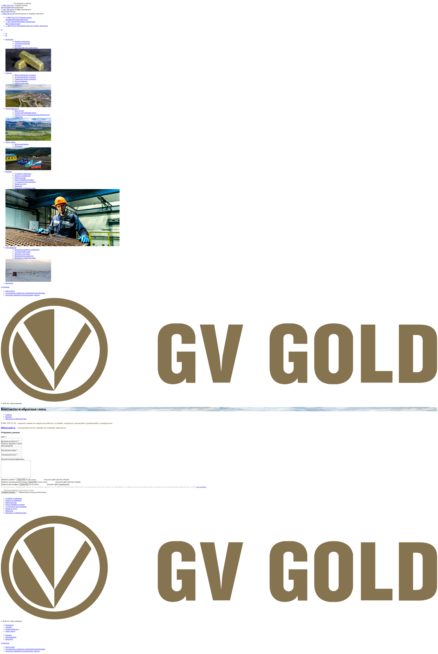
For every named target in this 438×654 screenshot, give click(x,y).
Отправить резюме (8, 492)
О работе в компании (23, 174)
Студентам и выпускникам (25, 182)
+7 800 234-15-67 (7, 5)
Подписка (18, 146)
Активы (8, 73)
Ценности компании (23, 176)
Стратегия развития (22, 44)
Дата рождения (7, 446)
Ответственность (12, 109)
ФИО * (4, 437)
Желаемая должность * (10, 441)
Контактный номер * (9, 450)
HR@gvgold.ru (8, 428)
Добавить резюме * (8, 480)
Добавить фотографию (10, 484)
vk (2, 287)
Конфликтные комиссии (24, 256)
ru (1, 30)
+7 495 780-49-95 (7, 9)
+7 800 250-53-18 (7, 14)
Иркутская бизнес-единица (25, 75)
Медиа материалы (22, 144)
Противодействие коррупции (26, 48)
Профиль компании (22, 41)
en (6, 36)
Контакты (9, 283)
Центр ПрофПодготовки (24, 180)
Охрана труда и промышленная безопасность (32, 115)
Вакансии (18, 186)
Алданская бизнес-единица (25, 77)
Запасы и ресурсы (22, 83)
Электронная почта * (9, 455)
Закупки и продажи (22, 254)
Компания (9, 39)
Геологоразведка (21, 81)
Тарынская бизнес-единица (25, 79)
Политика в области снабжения (27, 250)
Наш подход (19, 111)
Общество (18, 117)
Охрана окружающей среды (25, 113)
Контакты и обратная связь (25, 188)
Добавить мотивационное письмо (14, 482)
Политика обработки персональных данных (19, 490)
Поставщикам (10, 248)
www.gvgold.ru (201, 487)
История (18, 46)
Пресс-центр (10, 142)
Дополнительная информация (12, 459)
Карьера (8, 172)
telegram (6, 287)
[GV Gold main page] (7, 3)
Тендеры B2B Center (22, 252)
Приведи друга (20, 184)
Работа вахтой (20, 178)
